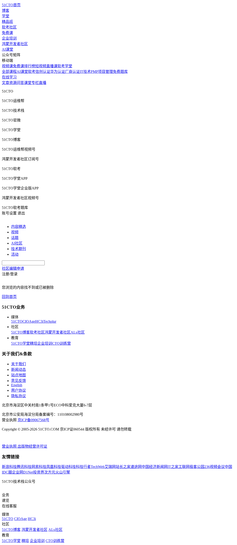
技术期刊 (18, 249)
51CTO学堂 (20, 343)
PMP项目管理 (102, 72)
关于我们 (18, 364)
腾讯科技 (24, 467)
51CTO (16, 321)
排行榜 (29, 66)
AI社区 (16, 243)
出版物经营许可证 (32, 446)
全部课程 (9, 72)
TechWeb (98, 467)
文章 (5, 83)
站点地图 (18, 375)
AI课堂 (7, 49)
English (16, 385)
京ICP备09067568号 (33, 420)
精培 (33, 343)
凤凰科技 (53, 467)
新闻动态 (18, 370)
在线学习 (9, 77)
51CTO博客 (20, 332)
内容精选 (18, 227)
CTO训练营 (61, 343)
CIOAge (28, 321)
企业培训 (9, 38)
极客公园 (197, 467)
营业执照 (10, 446)
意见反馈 (18, 381)
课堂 (27, 83)
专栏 (35, 83)
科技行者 (83, 467)
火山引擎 (62, 472)
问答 (20, 83)
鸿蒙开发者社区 (15, 44)
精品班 (7, 22)
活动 (15, 254)
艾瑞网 (110, 467)
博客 (5, 10)
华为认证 (57, 72)
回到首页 (9, 297)
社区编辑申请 (13, 268)
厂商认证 (72, 72)
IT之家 (173, 467)
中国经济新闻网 (155, 467)
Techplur (49, 321)
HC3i (39, 321)
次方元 (49, 472)
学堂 (5, 16)
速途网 (136, 467)
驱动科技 (68, 467)
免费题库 (120, 72)
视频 (15, 232)
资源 (13, 83)
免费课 (7, 33)
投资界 (38, 472)
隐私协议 (18, 396)
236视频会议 (214, 467)
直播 (42, 83)
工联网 (184, 467)
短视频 (40, 66)
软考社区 (9, 27)
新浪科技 (9, 467)
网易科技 (38, 467)
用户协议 (18, 390)
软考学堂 (64, 66)
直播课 (51, 66)
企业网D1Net (22, 472)
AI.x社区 (78, 332)
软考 (31, 72)
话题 (15, 238)
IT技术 (85, 72)
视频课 (7, 66)
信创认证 (42, 72)
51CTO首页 (11, 5)
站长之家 (123, 467)
